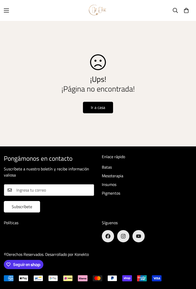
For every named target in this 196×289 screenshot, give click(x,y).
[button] (186, 10)
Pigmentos (111, 193)
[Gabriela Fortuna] (98, 10)
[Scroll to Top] (186, 261)
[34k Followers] (138, 236)
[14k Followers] (108, 236)
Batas (107, 167)
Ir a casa (98, 107)
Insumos (109, 184)
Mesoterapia (112, 176)
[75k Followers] (123, 236)
